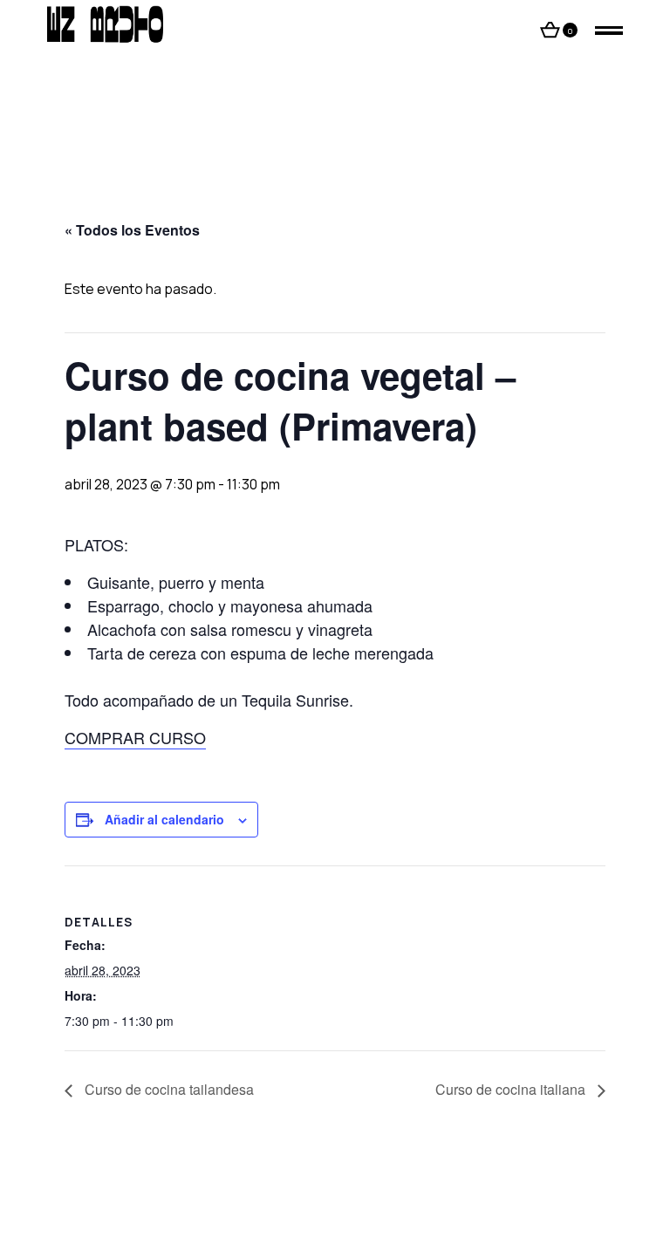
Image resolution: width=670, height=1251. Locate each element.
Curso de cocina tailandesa (167, 1089)
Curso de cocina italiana (512, 1089)
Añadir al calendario (164, 819)
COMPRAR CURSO (135, 737)
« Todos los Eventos (132, 230)
